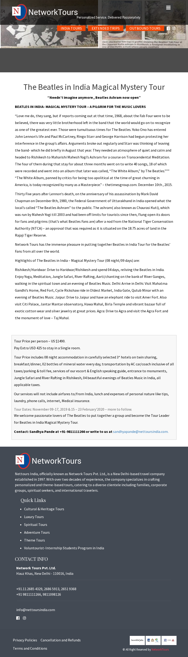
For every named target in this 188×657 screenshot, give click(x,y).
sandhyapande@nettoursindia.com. (141, 431)
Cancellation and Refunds (61, 640)
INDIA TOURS (71, 28)
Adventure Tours (37, 532)
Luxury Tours (34, 516)
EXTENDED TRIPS (106, 28)
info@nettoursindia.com (35, 609)
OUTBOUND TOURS (145, 28)
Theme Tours (34, 540)
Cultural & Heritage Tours (44, 509)
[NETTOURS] (94, 12)
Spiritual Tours (35, 524)
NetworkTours (160, 649)
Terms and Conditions (30, 648)
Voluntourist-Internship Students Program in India (64, 548)
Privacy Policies (25, 640)
